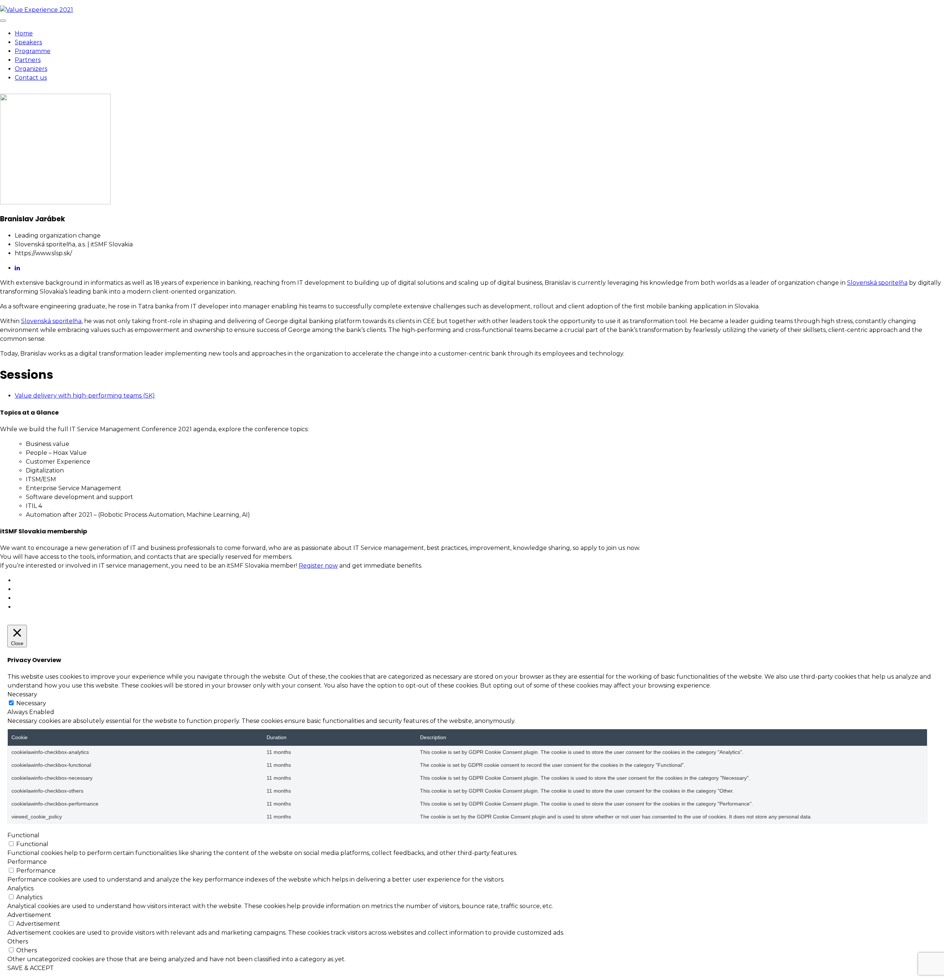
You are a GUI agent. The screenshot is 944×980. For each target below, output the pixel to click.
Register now (318, 565)
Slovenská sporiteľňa (877, 282)
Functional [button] (23, 835)
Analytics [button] (20, 888)
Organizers (31, 68)
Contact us (31, 77)
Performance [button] (27, 861)
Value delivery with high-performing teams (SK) (85, 395)
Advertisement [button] (29, 914)
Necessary (31, 703)
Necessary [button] (22, 694)
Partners (28, 59)
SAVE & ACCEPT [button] (30, 968)
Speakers (28, 42)
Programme (33, 51)
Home (24, 33)
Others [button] (17, 941)
